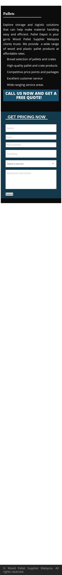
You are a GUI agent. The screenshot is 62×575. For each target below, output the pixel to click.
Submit (9, 194)
